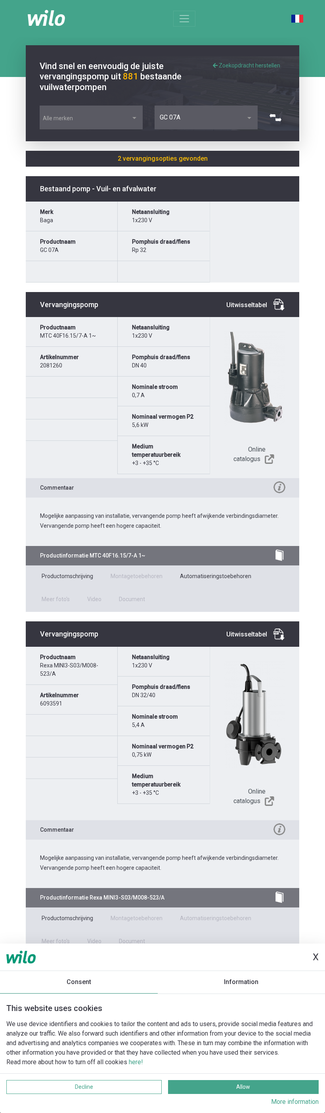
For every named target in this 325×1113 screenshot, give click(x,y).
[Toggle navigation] (184, 19)
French (297, 19)
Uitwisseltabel (246, 305)
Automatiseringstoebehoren (215, 576)
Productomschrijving (67, 576)
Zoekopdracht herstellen (249, 65)
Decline (84, 1087)
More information (295, 1101)
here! (136, 1062)
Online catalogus (249, 454)
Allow (243, 1087)
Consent (79, 982)
